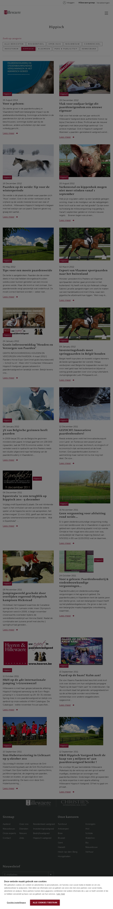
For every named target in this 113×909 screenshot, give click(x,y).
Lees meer (61, 894)
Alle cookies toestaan (45, 903)
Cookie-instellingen (16, 903)
